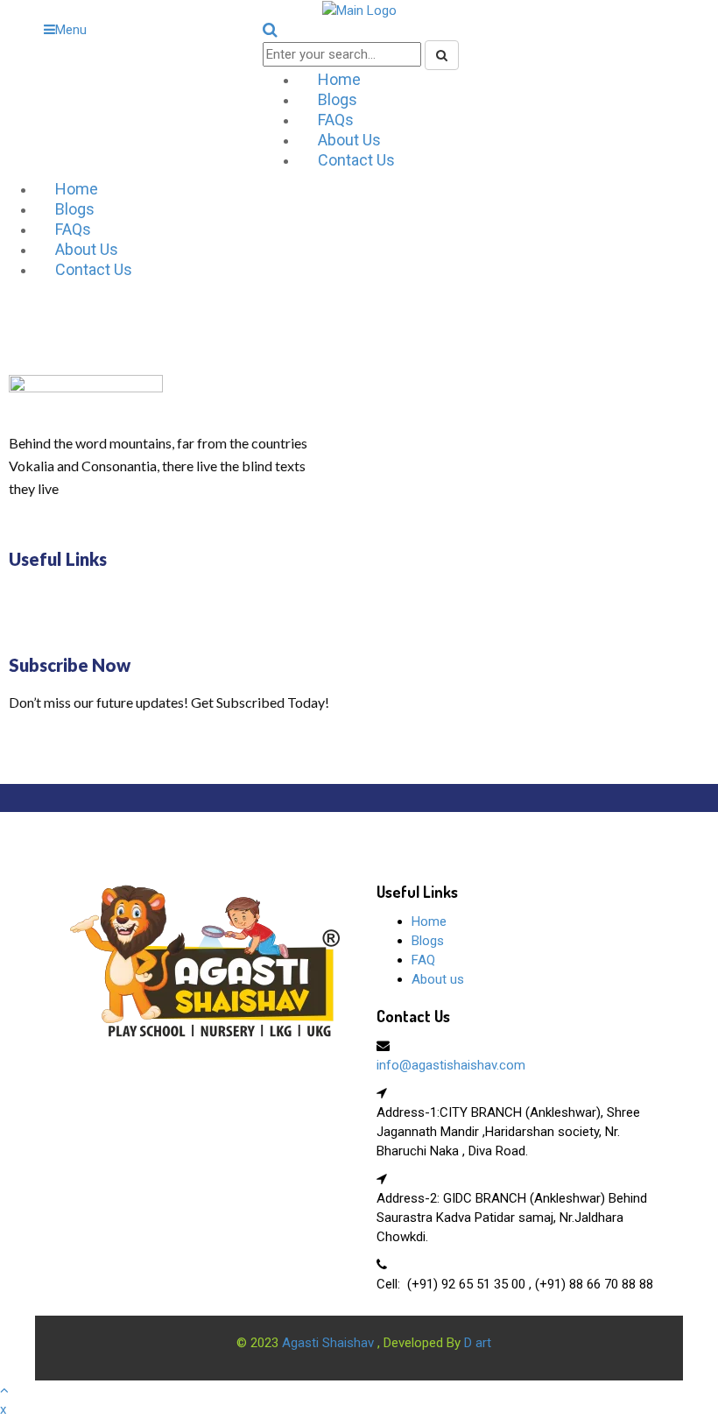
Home (429, 921)
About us (438, 979)
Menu (71, 30)
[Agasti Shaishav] (205, 960)
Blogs (428, 941)
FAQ (423, 960)
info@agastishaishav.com (451, 1065)
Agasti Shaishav (329, 1343)
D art (477, 1343)
